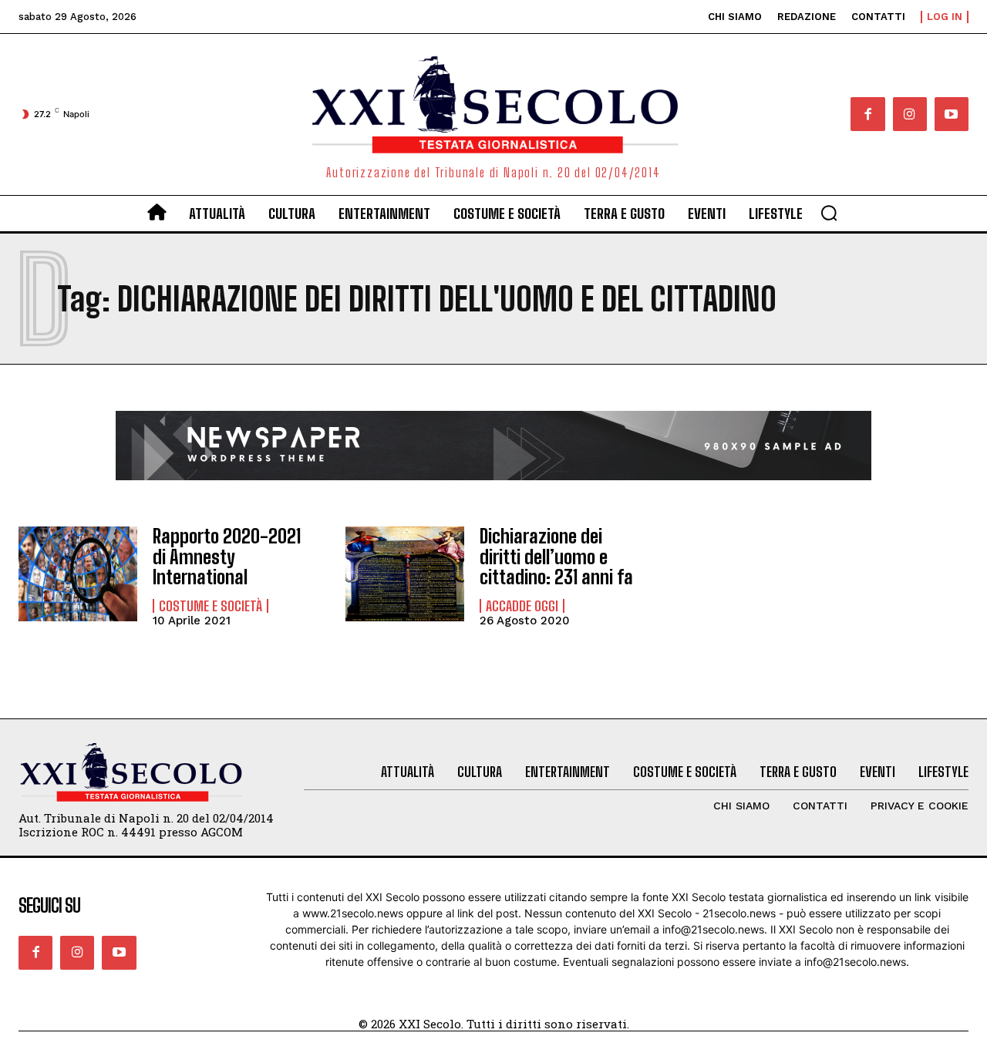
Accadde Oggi (522, 606)
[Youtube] (951, 114)
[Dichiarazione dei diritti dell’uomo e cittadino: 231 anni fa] (404, 573)
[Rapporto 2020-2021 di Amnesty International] (78, 573)
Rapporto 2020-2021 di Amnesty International (227, 556)
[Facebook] (867, 114)
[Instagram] (910, 114)
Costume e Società (210, 606)
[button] (828, 212)
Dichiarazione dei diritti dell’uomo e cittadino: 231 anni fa (556, 556)
